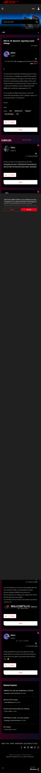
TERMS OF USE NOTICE (15, 755)
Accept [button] (29, 209)
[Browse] (3, 8)
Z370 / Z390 (8, 711)
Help (33, 8)
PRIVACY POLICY (26, 755)
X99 (4, 32)
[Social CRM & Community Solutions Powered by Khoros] (34, 769)
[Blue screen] (34, 140)
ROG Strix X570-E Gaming (11, 700)
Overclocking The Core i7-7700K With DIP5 (15, 164)
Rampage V (28, 111)
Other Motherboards (10, 702)
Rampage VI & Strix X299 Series (12, 693)
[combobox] (20, 21)
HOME (12, 744)
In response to (23, 641)
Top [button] (2, 768)
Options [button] (38, 32)
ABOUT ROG (5, 744)
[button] (6, 122)
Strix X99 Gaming (9, 114)
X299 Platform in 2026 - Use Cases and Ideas (16, 718)
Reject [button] (12, 209)
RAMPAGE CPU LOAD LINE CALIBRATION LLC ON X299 (18, 690)
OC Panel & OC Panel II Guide (21, 166)
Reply (20, 130)
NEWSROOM (19, 744)
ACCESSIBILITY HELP (31, 744)
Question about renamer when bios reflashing (16, 709)
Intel (10, 111)
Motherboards (18, 111)
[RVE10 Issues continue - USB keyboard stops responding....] (38, 140)
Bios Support (7, 727)
